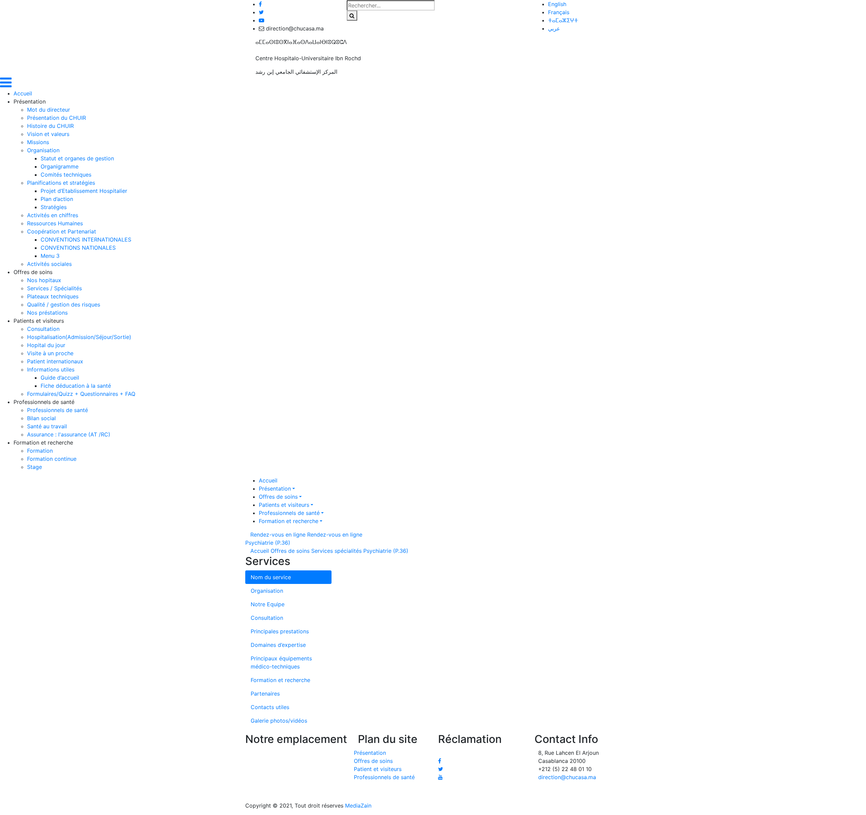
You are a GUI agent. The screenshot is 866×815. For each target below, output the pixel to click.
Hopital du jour (46, 345)
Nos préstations (47, 312)
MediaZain (358, 805)
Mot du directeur (48, 109)
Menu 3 (50, 255)
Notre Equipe (267, 604)
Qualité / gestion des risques (63, 304)
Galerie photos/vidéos (279, 720)
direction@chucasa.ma (567, 777)
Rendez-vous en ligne (277, 534)
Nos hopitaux (44, 280)
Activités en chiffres (52, 215)
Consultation (43, 328)
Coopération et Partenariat (61, 231)
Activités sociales (49, 264)
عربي (554, 28)
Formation (40, 450)
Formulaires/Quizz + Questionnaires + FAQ (81, 393)
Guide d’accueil (60, 377)
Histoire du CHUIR (50, 125)
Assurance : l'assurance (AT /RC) (68, 434)
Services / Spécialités (54, 288)
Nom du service (271, 577)
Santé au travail (47, 426)
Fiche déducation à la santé (76, 385)
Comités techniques (66, 174)
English (557, 4)
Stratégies (54, 207)
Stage (34, 466)
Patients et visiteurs (284, 504)
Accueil (23, 93)
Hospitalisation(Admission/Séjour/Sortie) (79, 337)
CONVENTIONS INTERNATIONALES (86, 239)
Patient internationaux (55, 361)
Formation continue (51, 458)
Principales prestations (280, 631)
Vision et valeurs (48, 134)
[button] (6, 85)
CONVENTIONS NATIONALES (78, 247)
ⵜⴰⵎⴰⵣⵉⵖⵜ (563, 20)
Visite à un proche (50, 353)
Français (558, 12)
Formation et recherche (288, 521)
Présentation (275, 488)
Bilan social (41, 418)
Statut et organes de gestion (77, 158)
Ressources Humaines (55, 223)
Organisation (43, 150)
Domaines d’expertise (278, 644)
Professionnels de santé (57, 410)
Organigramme (59, 166)
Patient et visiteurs (378, 769)
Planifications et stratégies (61, 182)
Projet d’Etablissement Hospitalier (84, 190)
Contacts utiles (270, 707)
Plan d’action (57, 199)
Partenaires (265, 693)
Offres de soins (278, 496)
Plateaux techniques (52, 296)
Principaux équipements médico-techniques (281, 662)
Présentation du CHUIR (56, 117)
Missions (38, 142)
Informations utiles (50, 369)
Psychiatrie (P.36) (267, 542)
